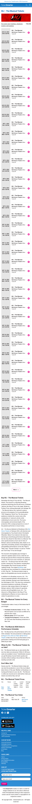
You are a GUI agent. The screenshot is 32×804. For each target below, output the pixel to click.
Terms (3, 757)
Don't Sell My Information (7, 760)
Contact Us (4, 733)
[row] (16, 32)
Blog (2, 750)
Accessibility (4, 762)
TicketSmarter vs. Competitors (9, 746)
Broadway (21, 567)
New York (2, 688)
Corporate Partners (6, 742)
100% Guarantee (5, 736)
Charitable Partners (6, 744)
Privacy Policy (4, 758)
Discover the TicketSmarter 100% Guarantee (16, 1)
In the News (4, 749)
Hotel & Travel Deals (6, 747)
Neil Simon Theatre (9, 688)
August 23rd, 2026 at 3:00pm (11, 636)
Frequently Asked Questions (8, 734)
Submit (4, 784)
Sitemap (3, 763)
